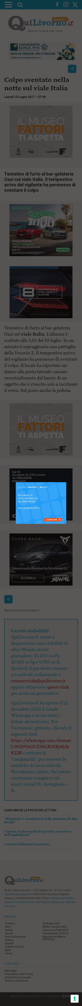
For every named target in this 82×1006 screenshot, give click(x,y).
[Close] (66, 482)
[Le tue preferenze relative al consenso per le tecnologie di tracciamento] (75, 999)
